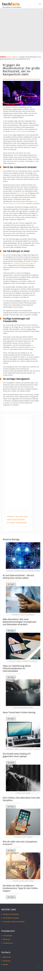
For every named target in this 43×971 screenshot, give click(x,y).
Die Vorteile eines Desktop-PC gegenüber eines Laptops (17, 755)
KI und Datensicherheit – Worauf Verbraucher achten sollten (18, 576)
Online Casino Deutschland (16, 519)
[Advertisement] (21, 30)
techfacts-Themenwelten (11, 914)
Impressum (6, 961)
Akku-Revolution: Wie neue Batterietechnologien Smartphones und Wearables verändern (19, 622)
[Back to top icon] (39, 967)
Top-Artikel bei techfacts (11, 918)
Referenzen (6, 939)
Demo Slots (21, 193)
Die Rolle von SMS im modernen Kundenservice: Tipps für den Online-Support (20, 888)
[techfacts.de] (11, 5)
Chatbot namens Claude (18, 131)
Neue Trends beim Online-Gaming (19, 712)
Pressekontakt (7, 935)
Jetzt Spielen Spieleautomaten (17, 523)
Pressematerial (8, 943)
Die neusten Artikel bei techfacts (14, 921)
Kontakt (5, 964)
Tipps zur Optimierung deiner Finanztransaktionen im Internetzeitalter (17, 668)
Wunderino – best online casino (17, 516)
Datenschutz (7, 957)
